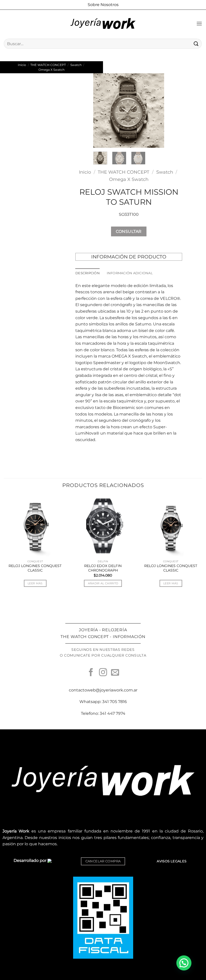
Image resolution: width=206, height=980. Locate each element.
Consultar (128, 231)
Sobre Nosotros (103, 4)
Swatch (76, 65)
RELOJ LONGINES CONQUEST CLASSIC (35, 568)
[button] (199, 23)
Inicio (22, 65)
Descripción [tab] (87, 273)
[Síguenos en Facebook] (91, 672)
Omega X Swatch (51, 70)
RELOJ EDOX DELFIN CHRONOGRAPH (103, 568)
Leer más (35, 583)
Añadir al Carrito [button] (103, 583)
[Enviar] (196, 43)
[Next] (156, 110)
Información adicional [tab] (130, 273)
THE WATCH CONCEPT (48, 65)
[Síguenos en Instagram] (103, 672)
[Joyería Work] (103, 23)
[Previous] (101, 110)
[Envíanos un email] (115, 672)
